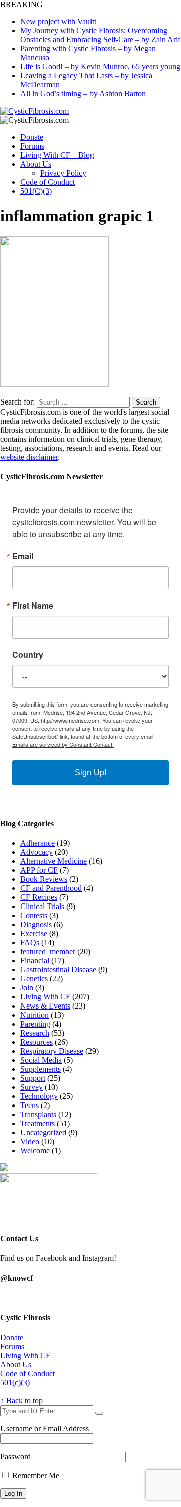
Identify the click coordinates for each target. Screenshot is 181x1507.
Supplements (40, 1069)
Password (15, 1456)
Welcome (35, 1150)
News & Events (45, 1005)
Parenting (35, 1024)
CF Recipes (38, 897)
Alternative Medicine (53, 861)
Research (34, 1033)
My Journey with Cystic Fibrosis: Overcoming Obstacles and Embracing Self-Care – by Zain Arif (100, 35)
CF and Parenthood (51, 888)
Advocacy (36, 852)
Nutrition (34, 1015)
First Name (32, 605)
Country (27, 655)
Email (22, 556)
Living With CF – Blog (57, 155)
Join (26, 987)
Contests (33, 915)
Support (32, 1078)
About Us (35, 164)
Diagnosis (36, 924)
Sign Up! (90, 772)
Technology (39, 1096)
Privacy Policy (63, 173)
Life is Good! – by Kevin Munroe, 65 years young (100, 66)
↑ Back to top (21, 1400)
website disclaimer (29, 457)
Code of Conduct (47, 182)
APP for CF (39, 870)
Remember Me (34, 1475)
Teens (29, 1105)
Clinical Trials (42, 906)
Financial (34, 960)
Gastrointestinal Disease (58, 969)
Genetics (34, 978)
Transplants (38, 1114)
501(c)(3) (15, 1382)
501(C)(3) (36, 191)
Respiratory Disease (51, 1051)
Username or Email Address (44, 1428)
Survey (31, 1087)
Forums (32, 146)
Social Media (41, 1060)
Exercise (33, 933)
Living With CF (45, 996)
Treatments (37, 1123)
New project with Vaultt (58, 21)
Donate (31, 137)
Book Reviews (43, 879)
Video (29, 1141)
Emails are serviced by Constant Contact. (63, 744)
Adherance (37, 843)
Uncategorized (43, 1132)
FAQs (29, 942)
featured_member (47, 951)
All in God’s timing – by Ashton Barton (83, 93)
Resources (36, 1042)
